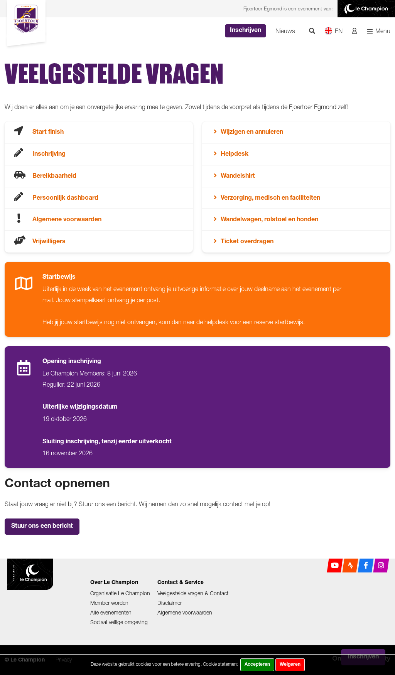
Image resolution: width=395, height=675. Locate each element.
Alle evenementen (111, 612)
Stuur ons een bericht (42, 527)
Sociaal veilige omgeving (119, 622)
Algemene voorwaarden (184, 612)
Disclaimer (169, 602)
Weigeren (290, 664)
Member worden (109, 602)
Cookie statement (220, 664)
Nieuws (285, 30)
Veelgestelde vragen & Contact (192, 593)
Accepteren (257, 664)
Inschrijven (245, 31)
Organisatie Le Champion (120, 593)
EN (339, 30)
